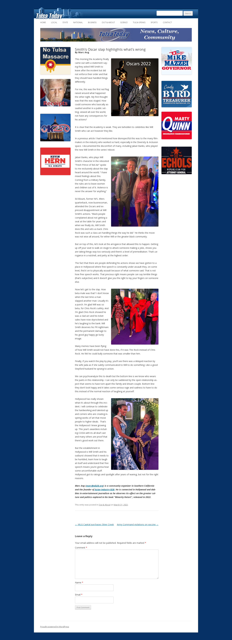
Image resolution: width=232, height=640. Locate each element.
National (78, 22)
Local (54, 22)
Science (124, 22)
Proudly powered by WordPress (54, 626)
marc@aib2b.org (94, 485)
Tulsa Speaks (139, 22)
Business (92, 22)
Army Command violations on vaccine (137, 524)
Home (43, 22)
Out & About (108, 22)
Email (78, 594)
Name (79, 582)
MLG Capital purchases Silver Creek (94, 524)
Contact (167, 22)
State (65, 22)
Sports (154, 22)
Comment (81, 547)
